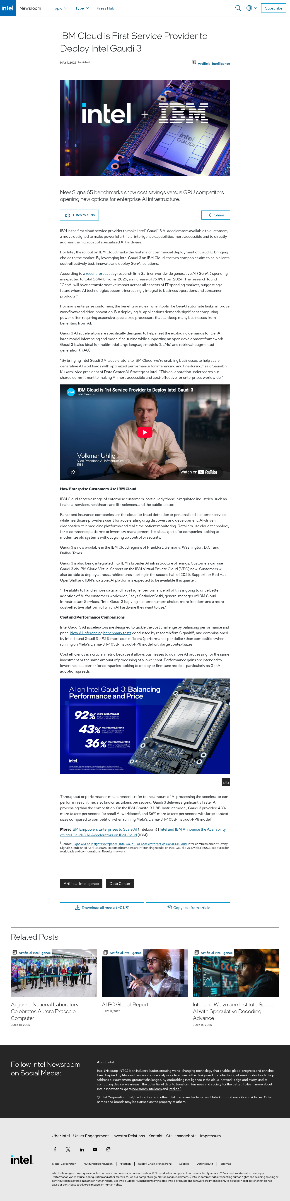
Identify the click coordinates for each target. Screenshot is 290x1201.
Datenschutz (205, 1163)
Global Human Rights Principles (147, 1180)
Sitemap (225, 1163)
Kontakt (155, 1135)
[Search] (238, 7)
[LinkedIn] (81, 1149)
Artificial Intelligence (81, 883)
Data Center (120, 883)
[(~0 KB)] (145, 726)
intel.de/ (175, 1089)
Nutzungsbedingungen (98, 1163)
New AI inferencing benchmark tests (100, 632)
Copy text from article (191, 907)
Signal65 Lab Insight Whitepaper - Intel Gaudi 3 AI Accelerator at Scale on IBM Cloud (129, 844)
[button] (79, 215)
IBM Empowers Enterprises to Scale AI (104, 829)
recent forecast (99, 273)
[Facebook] (55, 1149)
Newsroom (30, 8)
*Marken (125, 1163)
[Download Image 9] (226, 782)
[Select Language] (252, 8)
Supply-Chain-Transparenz (155, 1163)
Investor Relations (128, 1135)
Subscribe (273, 8)
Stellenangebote (181, 1135)
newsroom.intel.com (147, 1089)
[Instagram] (108, 1149)
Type (79, 8)
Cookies (184, 1163)
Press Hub (105, 8)
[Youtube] (95, 1149)
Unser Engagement (91, 1135)
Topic (57, 8)
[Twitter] (68, 1149)
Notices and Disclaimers (173, 1177)
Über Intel (61, 1135)
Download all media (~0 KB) (106, 907)
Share (219, 215)
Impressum (210, 1135)
